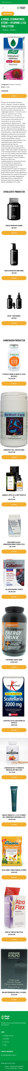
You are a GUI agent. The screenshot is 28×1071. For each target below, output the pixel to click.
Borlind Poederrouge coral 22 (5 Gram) (14, 992)
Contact (7, 1066)
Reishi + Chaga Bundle (14, 316)
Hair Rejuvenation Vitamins (14, 225)
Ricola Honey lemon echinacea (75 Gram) (14, 870)
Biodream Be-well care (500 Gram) (14, 450)
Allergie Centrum (8, 1035)
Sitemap (20, 1068)
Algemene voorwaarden (16, 1066)
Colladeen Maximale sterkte (14, 589)
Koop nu (14, 96)
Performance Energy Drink (14, 660)
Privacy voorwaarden (11, 1068)
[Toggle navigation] (3, 7)
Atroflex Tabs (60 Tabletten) (14, 932)
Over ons (6, 1042)
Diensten (6, 1039)
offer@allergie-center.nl (7, 2)
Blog (5, 1045)
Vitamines (6, 30)
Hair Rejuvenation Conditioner (14, 271)
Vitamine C (13, 30)
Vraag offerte (7, 13)
